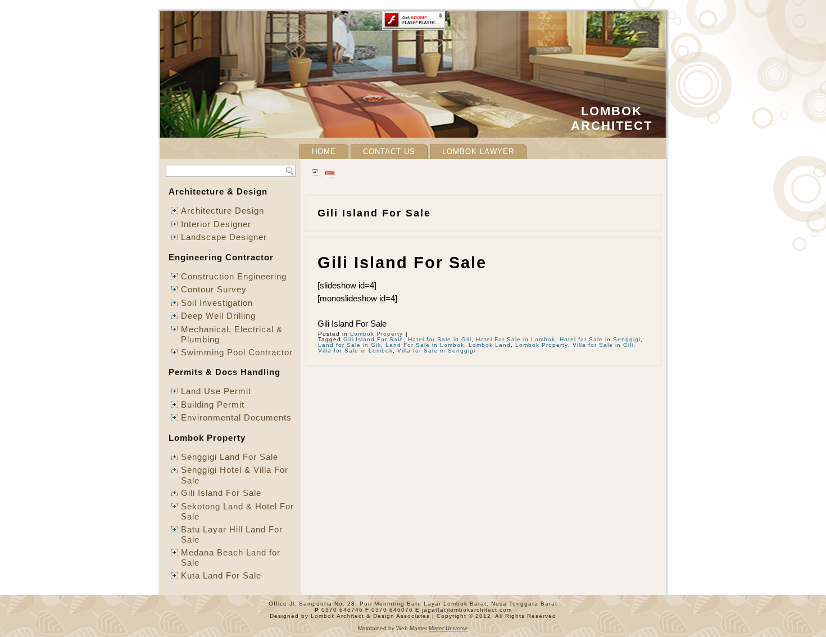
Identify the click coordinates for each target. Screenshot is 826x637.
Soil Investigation (217, 303)
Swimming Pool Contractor (237, 352)
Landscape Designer (224, 237)
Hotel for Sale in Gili (439, 339)
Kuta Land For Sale (221, 575)
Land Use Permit (216, 391)
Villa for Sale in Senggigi (436, 350)
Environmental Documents (236, 417)
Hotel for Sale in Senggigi (600, 339)
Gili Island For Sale (221, 493)
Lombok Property (376, 334)
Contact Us (389, 151)
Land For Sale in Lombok (424, 345)
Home (324, 151)
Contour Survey (214, 289)
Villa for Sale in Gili (603, 345)
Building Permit (212, 404)
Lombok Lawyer (478, 151)
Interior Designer (216, 224)
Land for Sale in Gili (349, 345)
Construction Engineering (234, 276)
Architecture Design (222, 210)
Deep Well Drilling (218, 315)
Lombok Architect (611, 118)
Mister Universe (448, 628)
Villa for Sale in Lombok (355, 350)
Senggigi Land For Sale (229, 457)
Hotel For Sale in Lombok (515, 339)
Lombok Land (490, 345)
